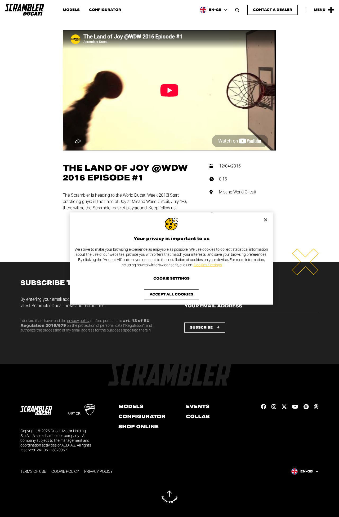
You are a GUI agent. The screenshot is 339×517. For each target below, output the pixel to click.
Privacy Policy (98, 471)
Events (197, 406)
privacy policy (78, 320)
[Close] (265, 220)
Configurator (105, 9)
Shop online (138, 426)
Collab (198, 416)
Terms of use (33, 471)
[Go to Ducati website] (89, 409)
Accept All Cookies (171, 294)
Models (71, 9)
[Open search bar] (237, 10)
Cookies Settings (208, 264)
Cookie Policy (65, 471)
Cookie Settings (171, 278)
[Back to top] (169, 497)
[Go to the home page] (24, 10)
